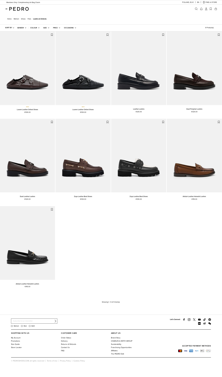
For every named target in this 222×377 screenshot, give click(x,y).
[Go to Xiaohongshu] (199, 323)
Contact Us (65, 347)
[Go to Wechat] (209, 323)
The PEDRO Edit (117, 354)
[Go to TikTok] (204, 319)
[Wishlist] (210, 9)
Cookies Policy (79, 361)
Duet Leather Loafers (27, 196)
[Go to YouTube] (199, 319)
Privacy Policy (65, 361)
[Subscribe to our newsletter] (55, 321)
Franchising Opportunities (121, 347)
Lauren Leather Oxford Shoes (27, 110)
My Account (15, 338)
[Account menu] (206, 9)
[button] (185, 2)
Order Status (66, 338)
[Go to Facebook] (184, 319)
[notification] (201, 8)
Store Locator (16, 347)
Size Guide (15, 344)
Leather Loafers (138, 109)
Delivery (64, 341)
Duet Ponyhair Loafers (194, 109)
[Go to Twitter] (194, 319)
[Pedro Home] (19, 9)
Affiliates (114, 351)
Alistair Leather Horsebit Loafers (194, 196)
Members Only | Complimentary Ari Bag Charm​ (23, 2)
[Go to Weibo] (204, 323)
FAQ (62, 351)
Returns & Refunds (68, 344)
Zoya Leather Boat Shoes (83, 196)
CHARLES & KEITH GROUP (121, 341)
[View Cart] (215, 9)
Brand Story (115, 338)
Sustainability (116, 344)
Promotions (15, 341)
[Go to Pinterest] (209, 319)
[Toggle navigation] (6, 9)
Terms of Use (52, 361)
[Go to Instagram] (189, 319)
